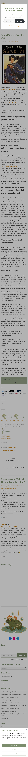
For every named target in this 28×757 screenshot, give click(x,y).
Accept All (14, 745)
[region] (14, 742)
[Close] (26, 729)
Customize (14, 749)
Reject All (14, 754)
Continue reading (14, 26)
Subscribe (20, 21)
